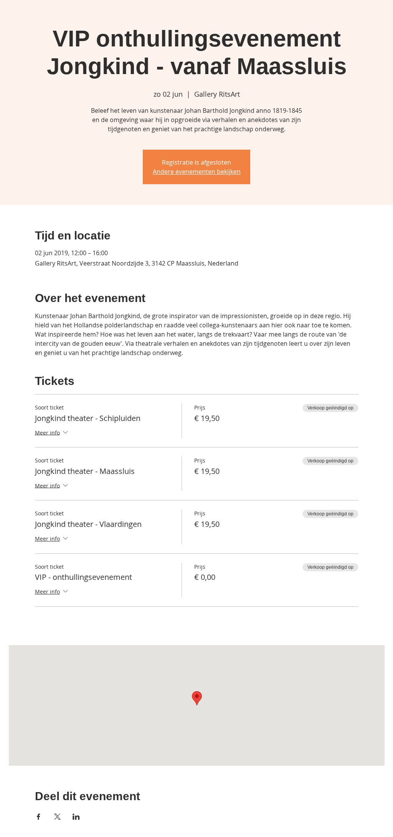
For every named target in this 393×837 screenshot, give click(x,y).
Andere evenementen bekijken (197, 171)
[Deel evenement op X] (57, 817)
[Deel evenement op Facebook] (38, 817)
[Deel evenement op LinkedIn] (76, 817)
